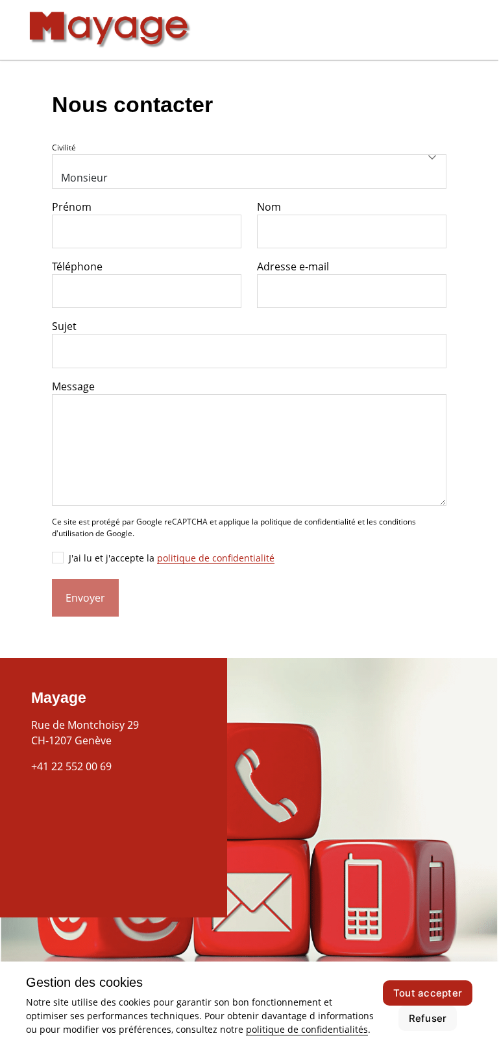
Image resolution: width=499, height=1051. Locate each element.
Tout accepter (427, 993)
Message (73, 386)
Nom (269, 207)
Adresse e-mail (293, 266)
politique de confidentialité (215, 558)
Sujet (64, 326)
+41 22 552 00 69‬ (71, 766)
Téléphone (77, 266)
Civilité (64, 147)
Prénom (71, 207)
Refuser (428, 1018)
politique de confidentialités (307, 1029)
